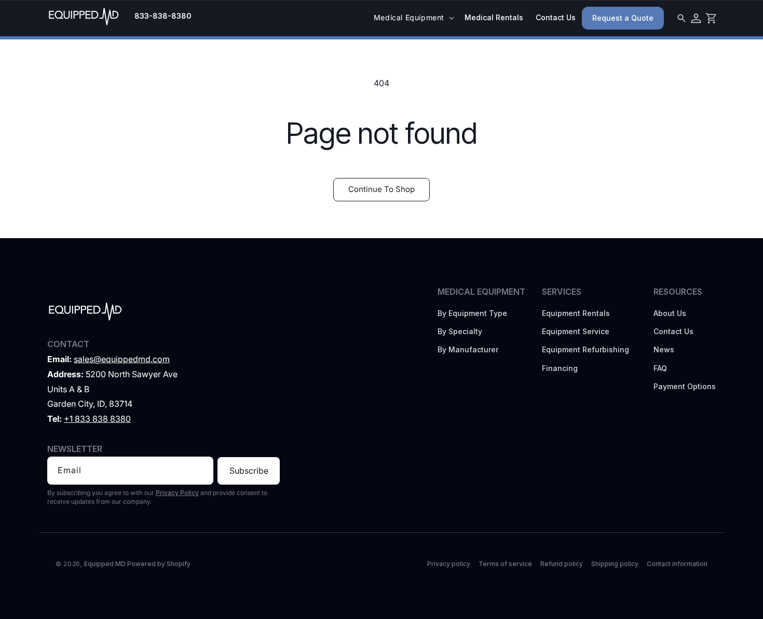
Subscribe (248, 470)
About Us (669, 313)
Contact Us (673, 331)
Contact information (677, 564)
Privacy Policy (177, 493)
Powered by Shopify (158, 564)
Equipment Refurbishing (585, 349)
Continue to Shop (381, 189)
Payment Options (684, 386)
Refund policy (561, 564)
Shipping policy (614, 564)
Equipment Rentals (576, 313)
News (663, 349)
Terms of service (505, 564)
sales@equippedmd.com (122, 359)
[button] (412, 18)
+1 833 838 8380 (97, 419)
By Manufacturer (468, 349)
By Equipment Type (472, 313)
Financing (560, 368)
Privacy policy (448, 564)
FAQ (660, 368)
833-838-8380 (163, 16)
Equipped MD (105, 564)
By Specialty (460, 331)
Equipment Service (575, 331)
